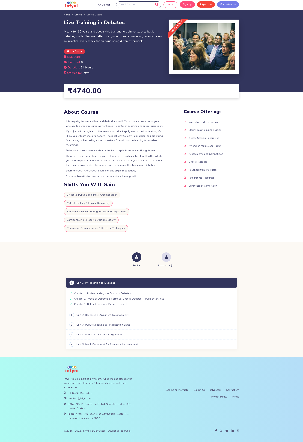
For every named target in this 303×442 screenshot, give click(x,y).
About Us (199, 390)
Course (78, 14)
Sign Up (187, 4)
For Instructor (228, 4)
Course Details (94, 14)
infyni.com (206, 4)
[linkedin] (233, 431)
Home (67, 14)
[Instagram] (238, 431)
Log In (170, 4)
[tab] (136, 260)
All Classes (104, 4)
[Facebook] (216, 431)
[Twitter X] (221, 431)
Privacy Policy (219, 396)
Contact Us (232, 390)
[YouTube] (227, 431)
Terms (235, 396)
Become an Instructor (177, 390)
